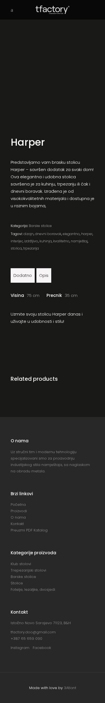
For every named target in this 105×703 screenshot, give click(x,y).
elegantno (71, 233)
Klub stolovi (21, 564)
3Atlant (70, 687)
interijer (17, 241)
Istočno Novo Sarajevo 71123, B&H (41, 623)
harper (86, 233)
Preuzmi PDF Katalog (29, 530)
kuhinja (45, 241)
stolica (16, 248)
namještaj (79, 241)
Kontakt (17, 523)
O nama (18, 517)
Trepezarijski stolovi (28, 570)
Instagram (22, 647)
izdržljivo (31, 241)
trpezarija (31, 248)
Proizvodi (19, 511)
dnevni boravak (48, 233)
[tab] (23, 275)
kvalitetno (61, 241)
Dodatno (22, 275)
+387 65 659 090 (26, 638)
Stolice (17, 583)
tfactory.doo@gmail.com (33, 632)
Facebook (42, 647)
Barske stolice (40, 225)
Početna (18, 504)
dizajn (29, 233)
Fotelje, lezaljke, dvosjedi (33, 589)
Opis (43, 275)
